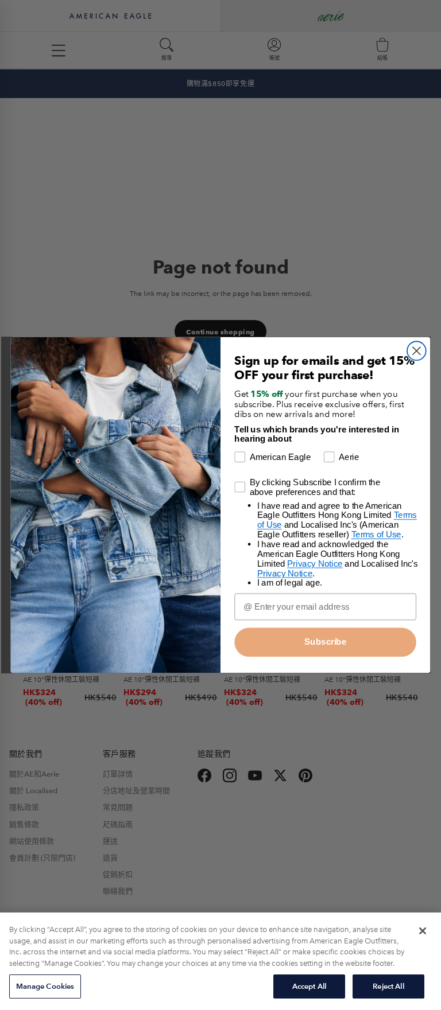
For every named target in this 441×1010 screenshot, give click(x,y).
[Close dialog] (416, 350)
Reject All (388, 986)
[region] (220, 961)
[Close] (422, 930)
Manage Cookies (45, 986)
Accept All (309, 986)
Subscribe (325, 641)
